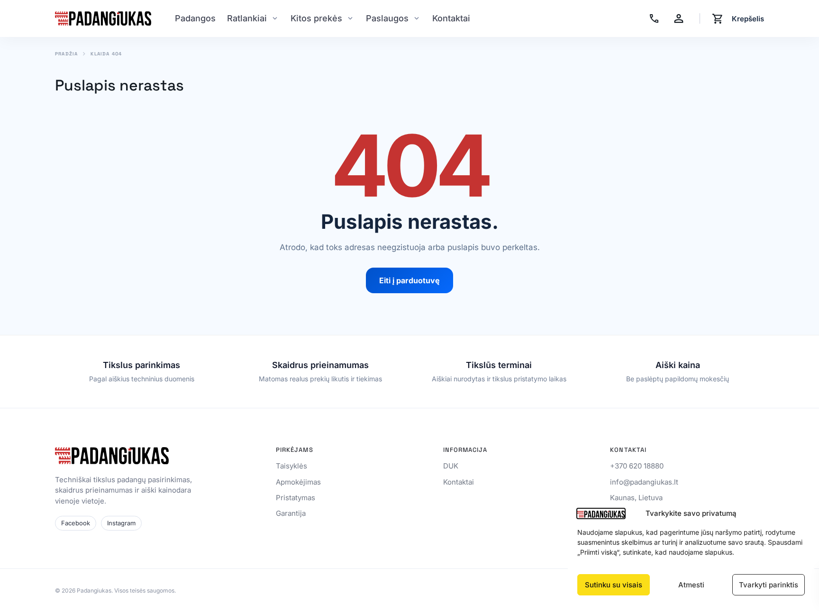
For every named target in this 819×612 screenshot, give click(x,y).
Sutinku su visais (613, 584)
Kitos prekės (316, 18)
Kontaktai (451, 18)
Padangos (195, 18)
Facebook (75, 523)
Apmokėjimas (298, 481)
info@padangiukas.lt (644, 481)
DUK (450, 465)
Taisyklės (291, 465)
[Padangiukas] (103, 18)
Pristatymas (295, 497)
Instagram (121, 523)
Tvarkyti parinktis (768, 584)
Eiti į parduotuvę (409, 280)
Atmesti (691, 584)
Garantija (291, 513)
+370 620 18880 (637, 465)
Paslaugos (387, 18)
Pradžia (66, 54)
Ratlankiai (247, 18)
